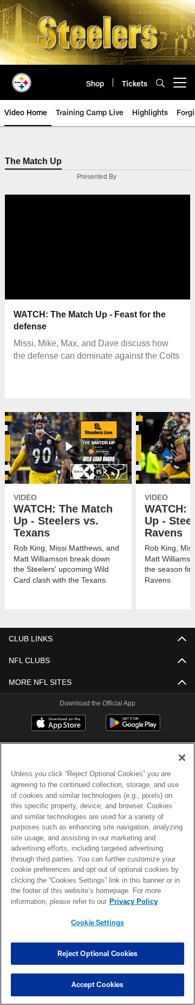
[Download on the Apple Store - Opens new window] (58, 724)
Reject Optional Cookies (97, 953)
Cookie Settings (97, 922)
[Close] (182, 758)
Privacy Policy (47, 901)
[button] (63, 248)
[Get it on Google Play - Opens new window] (133, 728)
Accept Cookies (98, 984)
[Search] (160, 83)
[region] (97, 873)
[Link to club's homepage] (22, 78)
